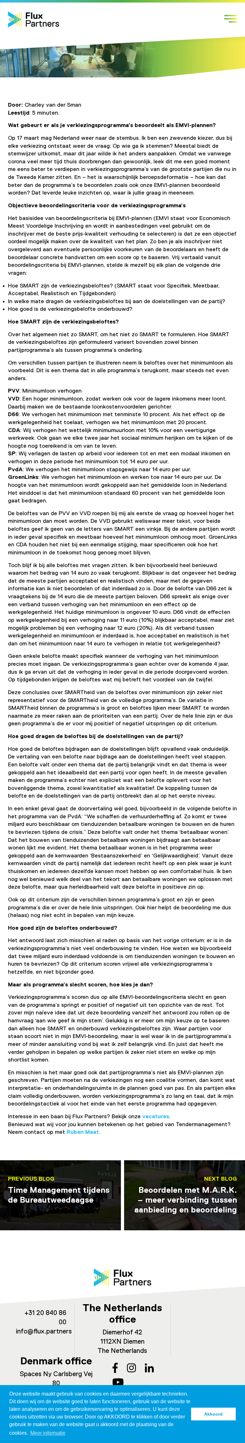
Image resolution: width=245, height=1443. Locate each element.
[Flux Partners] (33, 19)
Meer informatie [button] (47, 1433)
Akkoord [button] (213, 1414)
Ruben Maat (83, 1132)
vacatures (155, 1117)
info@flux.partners (44, 1331)
